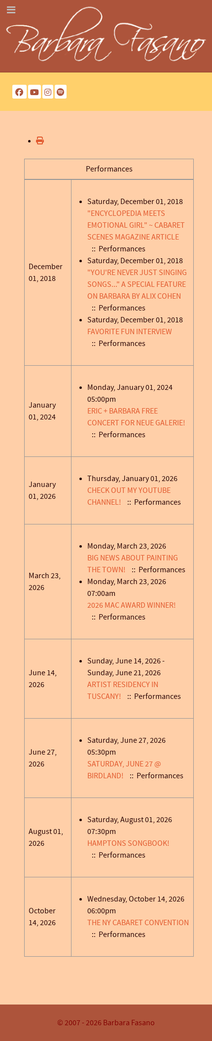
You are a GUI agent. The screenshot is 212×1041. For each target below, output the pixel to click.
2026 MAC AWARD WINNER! (131, 605)
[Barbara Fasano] (106, 35)
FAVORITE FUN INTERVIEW (129, 331)
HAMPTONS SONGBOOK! (128, 843)
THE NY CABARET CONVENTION (138, 922)
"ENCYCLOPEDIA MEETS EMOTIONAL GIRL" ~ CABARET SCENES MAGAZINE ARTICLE (136, 225)
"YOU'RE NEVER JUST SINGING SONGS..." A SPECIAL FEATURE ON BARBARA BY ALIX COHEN (137, 284)
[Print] (40, 141)
